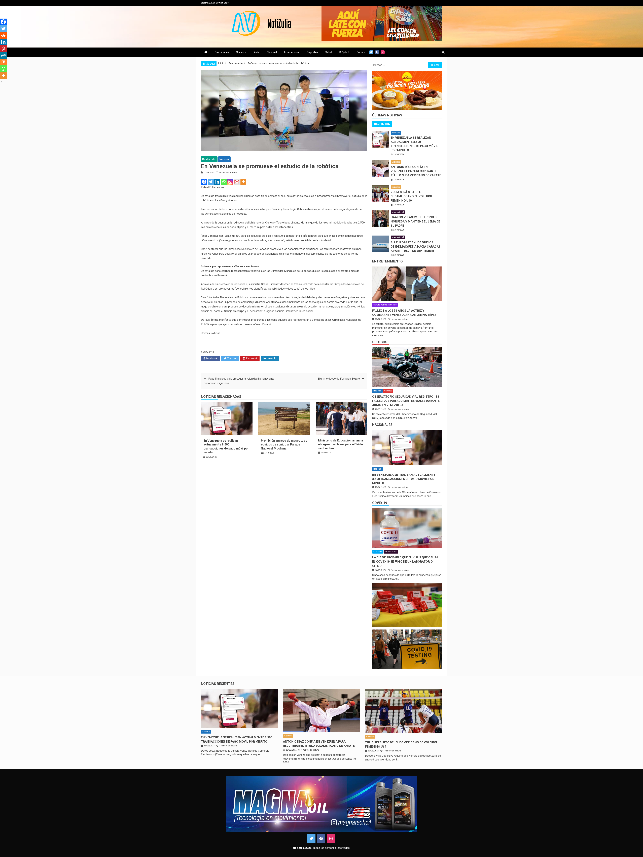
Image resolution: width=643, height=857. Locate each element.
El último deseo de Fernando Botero (338, 378)
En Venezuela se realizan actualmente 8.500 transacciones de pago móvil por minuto (403, 479)
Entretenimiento (387, 261)
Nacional (272, 52)
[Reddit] (3, 35)
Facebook (211, 358)
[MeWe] (3, 55)
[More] (243, 182)
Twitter (231, 358)
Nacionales (382, 425)
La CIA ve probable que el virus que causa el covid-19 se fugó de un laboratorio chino (405, 561)
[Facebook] (204, 182)
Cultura (361, 52)
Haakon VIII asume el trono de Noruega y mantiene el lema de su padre (415, 221)
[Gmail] (237, 182)
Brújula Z (344, 52)
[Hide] (1, 82)
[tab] (382, 124)
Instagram (331, 838)
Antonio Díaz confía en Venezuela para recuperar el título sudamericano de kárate (416, 171)
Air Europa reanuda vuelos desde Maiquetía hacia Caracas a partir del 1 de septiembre (416, 246)
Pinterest (251, 358)
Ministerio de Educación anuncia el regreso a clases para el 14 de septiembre (340, 444)
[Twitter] (211, 182)
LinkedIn (271, 358)
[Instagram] (230, 182)
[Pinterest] (3, 48)
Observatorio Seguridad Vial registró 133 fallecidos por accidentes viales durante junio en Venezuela (406, 401)
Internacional (291, 52)
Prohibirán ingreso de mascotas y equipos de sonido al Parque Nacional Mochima (284, 444)
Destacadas (222, 52)
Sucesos (241, 52)
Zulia (256, 52)
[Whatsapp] (224, 182)
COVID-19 (379, 503)
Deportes (312, 52)
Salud (328, 52)
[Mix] (3, 62)
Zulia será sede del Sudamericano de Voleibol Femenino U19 (412, 196)
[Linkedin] (217, 182)
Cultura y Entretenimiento (385, 305)
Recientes (382, 123)
